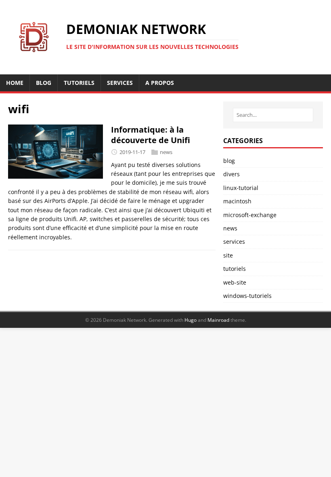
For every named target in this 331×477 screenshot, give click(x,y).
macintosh (237, 201)
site (228, 255)
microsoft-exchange (250, 215)
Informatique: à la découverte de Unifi (150, 135)
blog (229, 161)
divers (231, 174)
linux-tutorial (240, 188)
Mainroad (218, 320)
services (234, 241)
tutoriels (234, 268)
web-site (234, 282)
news (166, 152)
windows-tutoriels (247, 296)
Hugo (190, 320)
